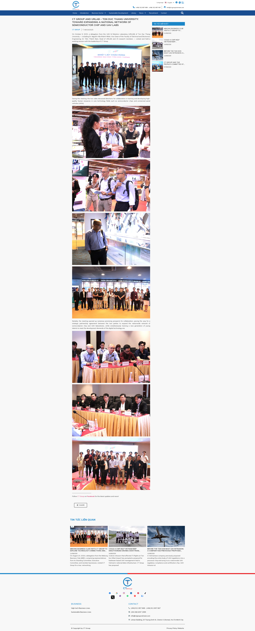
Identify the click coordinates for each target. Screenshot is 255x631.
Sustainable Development (118, 13)
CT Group (80, 496)
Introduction (84, 13)
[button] (182, 13)
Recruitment (153, 13)
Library (133, 13)
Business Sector (97, 13)
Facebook (91, 496)
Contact (164, 13)
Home (75, 13)
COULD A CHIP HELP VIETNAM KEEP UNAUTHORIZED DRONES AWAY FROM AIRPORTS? (174, 43)
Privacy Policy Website (175, 628)
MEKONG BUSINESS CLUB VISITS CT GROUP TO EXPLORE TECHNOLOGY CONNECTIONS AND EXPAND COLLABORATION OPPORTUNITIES (88, 551)
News (141, 13)
